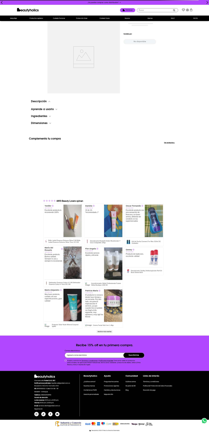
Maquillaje (13, 18)
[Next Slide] (207, 2)
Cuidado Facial (105, 18)
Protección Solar (81, 18)
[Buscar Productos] (174, 10)
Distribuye (129, 10)
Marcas (150, 18)
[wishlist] (183, 10)
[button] (104, 2)
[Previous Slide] (1, 2)
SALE (173, 18)
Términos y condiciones (89, 360)
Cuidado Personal (59, 18)
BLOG (195, 18)
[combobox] (157, 10)
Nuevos (127, 18)
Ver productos (169, 143)
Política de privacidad (106, 360)
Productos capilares (36, 18)
